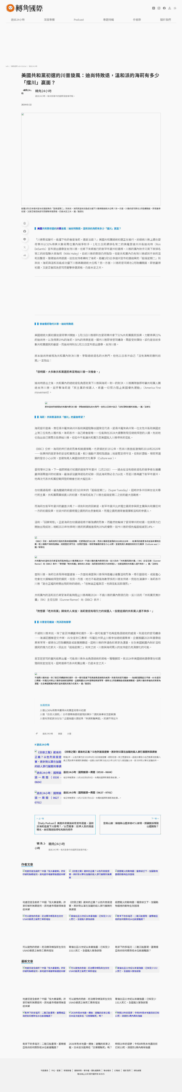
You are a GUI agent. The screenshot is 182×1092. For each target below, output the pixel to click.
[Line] (24, 239)
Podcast (79, 19)
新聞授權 (67, 1070)
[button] (153, 8)
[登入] (169, 8)
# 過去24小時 (42, 744)
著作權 (86, 1070)
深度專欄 (49, 19)
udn (7, 66)
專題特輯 (108, 19)
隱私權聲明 (95, 1070)
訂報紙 (117, 1070)
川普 (69, 733)
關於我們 (165, 19)
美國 (60, 733)
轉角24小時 (43, 90)
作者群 (137, 19)
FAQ (53, 1070)
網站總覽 (137, 1070)
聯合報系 (107, 1070)
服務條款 (78, 1070)
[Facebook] (24, 231)
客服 (58, 1070)
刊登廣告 (44, 1070)
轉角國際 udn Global (19, 66)
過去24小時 (18, 19)
